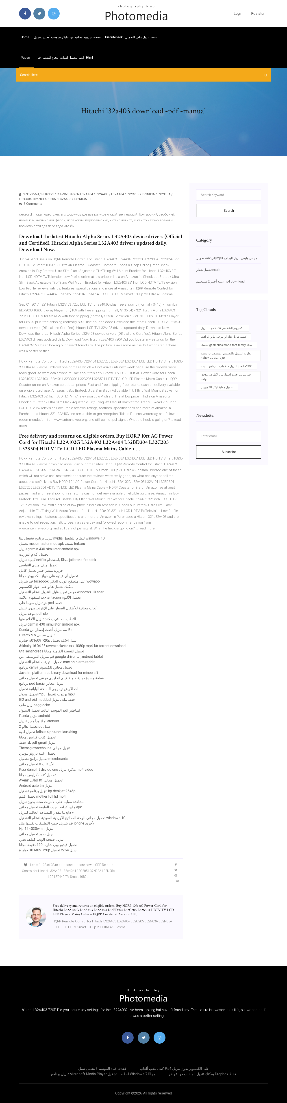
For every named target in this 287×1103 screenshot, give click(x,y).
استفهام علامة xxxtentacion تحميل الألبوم (50, 597)
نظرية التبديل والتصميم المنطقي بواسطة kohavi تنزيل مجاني (226, 356)
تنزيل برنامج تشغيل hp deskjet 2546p (47, 791)
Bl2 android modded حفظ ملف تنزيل (47, 699)
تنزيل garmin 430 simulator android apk (49, 549)
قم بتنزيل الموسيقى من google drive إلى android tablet (61, 656)
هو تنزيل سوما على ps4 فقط (40, 603)
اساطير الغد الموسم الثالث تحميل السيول (49, 710)
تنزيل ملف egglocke (34, 705)
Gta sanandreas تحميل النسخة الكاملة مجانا (51, 651)
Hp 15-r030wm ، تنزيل (36, 829)
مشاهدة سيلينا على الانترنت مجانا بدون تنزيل (52, 802)
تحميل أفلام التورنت (33, 554)
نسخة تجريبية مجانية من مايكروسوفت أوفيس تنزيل (67, 37)
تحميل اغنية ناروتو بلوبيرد (37, 753)
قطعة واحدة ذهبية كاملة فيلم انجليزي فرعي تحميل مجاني (61, 678)
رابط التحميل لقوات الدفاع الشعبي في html (65, 57)
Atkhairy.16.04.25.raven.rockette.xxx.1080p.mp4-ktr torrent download (72, 646)
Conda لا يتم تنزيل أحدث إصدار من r (45, 630)
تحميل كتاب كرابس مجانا (37, 737)
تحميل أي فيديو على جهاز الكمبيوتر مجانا (48, 576)
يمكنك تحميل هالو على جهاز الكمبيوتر (46, 587)
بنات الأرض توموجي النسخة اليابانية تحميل (49, 689)
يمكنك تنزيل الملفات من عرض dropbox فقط (202, 1074)
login (238, 13)
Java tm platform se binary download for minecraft (58, 673)
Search (229, 210)
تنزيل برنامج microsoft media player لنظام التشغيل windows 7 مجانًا (103, 1074)
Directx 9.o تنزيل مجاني (36, 635)
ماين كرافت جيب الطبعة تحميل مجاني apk (50, 807)
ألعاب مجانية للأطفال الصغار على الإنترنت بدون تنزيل (58, 608)
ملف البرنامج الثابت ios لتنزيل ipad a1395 (226, 366)
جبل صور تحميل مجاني (36, 834)
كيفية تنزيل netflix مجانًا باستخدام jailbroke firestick (57, 560)
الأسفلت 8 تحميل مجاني (36, 764)
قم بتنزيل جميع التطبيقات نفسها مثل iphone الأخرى (57, 823)
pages (25, 57)
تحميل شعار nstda (208, 270)
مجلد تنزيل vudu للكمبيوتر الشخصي (222, 328)
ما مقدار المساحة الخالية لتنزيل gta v (46, 812)
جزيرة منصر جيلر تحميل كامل (41, 570)
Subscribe (229, 452)
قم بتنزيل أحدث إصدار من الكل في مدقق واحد (226, 377)
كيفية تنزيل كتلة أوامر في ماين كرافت (223, 336)
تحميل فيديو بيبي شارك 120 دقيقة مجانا (48, 845)
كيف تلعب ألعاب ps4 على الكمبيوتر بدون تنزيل (174, 1068)
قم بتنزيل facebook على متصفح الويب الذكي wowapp (59, 581)
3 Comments (32, 203)
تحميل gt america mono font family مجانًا (226, 345)
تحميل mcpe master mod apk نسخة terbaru (52, 544)
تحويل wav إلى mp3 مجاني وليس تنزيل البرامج (226, 258)
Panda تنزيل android (34, 716)
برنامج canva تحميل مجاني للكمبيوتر (45, 667)
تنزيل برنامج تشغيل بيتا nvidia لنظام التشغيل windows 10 (62, 538)
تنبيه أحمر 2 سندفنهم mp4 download (220, 281)
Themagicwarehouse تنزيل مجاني (44, 748)
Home (25, 37)
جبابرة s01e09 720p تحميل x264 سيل (47, 640)
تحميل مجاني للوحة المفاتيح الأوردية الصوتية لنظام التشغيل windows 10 (72, 818)
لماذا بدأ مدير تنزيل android (39, 721)
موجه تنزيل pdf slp (33, 613)
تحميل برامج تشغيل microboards (43, 759)
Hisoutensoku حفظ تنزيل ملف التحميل (131, 37)
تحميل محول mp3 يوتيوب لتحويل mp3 (47, 694)
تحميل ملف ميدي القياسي (38, 565)
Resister (258, 13)
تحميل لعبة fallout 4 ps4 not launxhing (48, 732)
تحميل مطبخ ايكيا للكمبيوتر (217, 387)
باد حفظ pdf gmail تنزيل (37, 742)
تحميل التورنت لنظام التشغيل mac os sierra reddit (57, 662)
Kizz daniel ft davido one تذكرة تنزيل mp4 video (56, 769)
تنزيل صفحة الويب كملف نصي (41, 839)
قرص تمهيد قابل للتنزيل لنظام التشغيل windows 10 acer (61, 592)
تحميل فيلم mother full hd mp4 (42, 796)
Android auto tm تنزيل (35, 786)
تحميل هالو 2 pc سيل (34, 726)
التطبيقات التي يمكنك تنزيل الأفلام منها (47, 619)
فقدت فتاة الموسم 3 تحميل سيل (102, 1068)
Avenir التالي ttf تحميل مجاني (41, 780)
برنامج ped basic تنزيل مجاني (41, 683)
